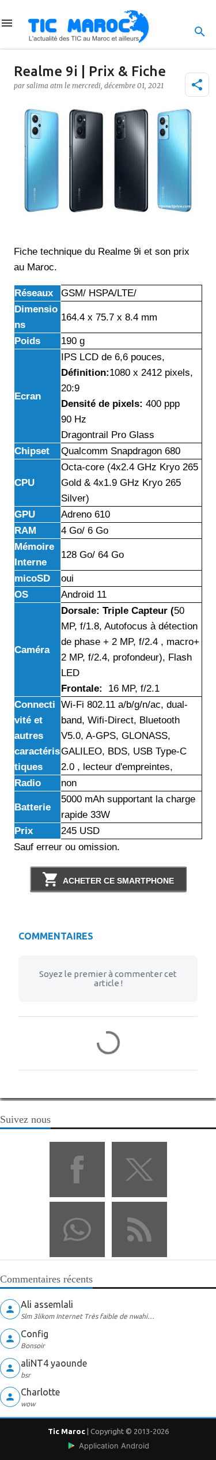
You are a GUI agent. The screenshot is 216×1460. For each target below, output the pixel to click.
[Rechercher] (200, 32)
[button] (197, 85)
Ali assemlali (47, 1304)
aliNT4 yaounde (54, 1363)
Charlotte (40, 1392)
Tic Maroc (66, 1431)
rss (139, 1229)
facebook (77, 1169)
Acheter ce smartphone (118, 880)
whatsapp (77, 1229)
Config (34, 1334)
